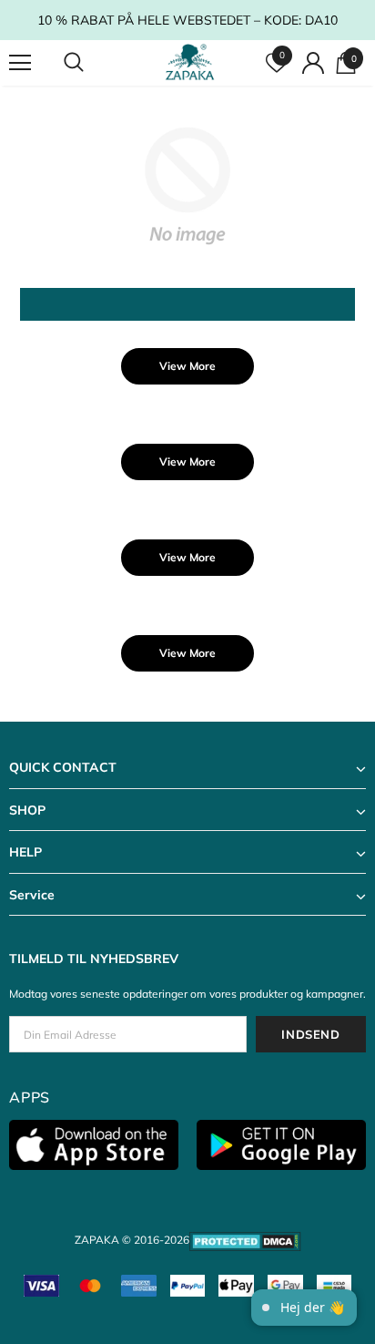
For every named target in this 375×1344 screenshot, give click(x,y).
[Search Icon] (91, 63)
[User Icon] (313, 63)
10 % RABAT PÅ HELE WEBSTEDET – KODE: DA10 (187, 20)
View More (187, 366)
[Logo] (190, 62)
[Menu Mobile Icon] (20, 63)
